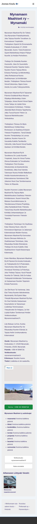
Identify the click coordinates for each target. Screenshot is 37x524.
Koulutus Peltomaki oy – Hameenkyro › (24, 506)
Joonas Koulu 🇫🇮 (10, 4)
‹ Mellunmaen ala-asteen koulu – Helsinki (11, 506)
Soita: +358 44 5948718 (18, 407)
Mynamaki (30, 27)
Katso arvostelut (18, 466)
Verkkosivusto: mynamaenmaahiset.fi (18, 459)
